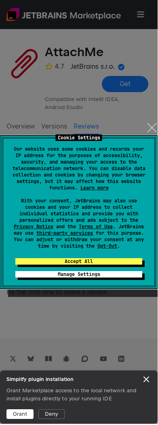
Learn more (94, 188)
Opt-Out (107, 246)
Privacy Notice (33, 226)
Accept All (79, 261)
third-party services (64, 233)
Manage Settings (79, 274)
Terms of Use (96, 226)
